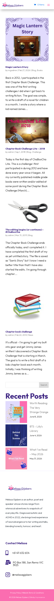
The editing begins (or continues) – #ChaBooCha (24, 230)
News (30, 335)
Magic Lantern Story (16, 67)
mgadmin (12, 70)
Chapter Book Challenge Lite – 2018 (25, 148)
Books (39, 70)
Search (44, 385)
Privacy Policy (15, 593)
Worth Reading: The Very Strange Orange (39, 408)
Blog (34, 70)
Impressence (40, 597)
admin (11, 152)
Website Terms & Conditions (33, 593)
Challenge (36, 152)
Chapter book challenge (18, 331)
